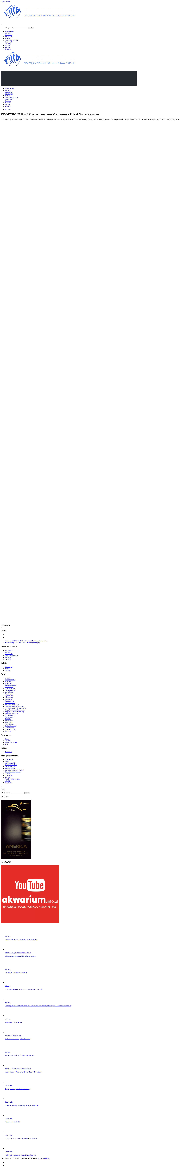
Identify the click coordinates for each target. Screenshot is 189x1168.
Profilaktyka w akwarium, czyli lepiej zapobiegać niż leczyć (23, 989)
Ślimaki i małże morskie (12, 779)
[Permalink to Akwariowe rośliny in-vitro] (9, 1015)
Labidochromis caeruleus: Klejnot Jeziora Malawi (20, 956)
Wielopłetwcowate (10, 726)
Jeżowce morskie (10, 763)
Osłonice (7, 773)
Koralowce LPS (10, 766)
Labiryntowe (9, 699)
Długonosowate (10, 690)
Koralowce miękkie (11, 765)
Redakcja (8, 49)
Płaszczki (8, 719)
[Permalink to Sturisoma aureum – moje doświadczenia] (9, 1032)
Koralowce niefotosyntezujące (14, 770)
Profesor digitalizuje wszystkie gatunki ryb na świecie (21, 1105)
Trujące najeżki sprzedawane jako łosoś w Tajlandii (21, 1138)
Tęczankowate (9, 724)
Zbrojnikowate (9, 727)
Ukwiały (7, 781)
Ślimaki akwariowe (11, 742)
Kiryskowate (9, 697)
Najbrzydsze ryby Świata (12, 1122)
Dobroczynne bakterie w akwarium (16, 972)
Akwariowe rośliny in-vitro (13, 1022)
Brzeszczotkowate (10, 685)
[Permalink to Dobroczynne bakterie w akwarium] (9, 966)
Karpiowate (8, 694)
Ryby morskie (9, 759)
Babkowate (8, 681)
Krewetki (8, 740)
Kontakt (7, 47)
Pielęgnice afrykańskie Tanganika (15, 708)
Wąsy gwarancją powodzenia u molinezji (17, 1089)
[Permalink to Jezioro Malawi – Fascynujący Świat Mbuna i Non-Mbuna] (9, 1065)
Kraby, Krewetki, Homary (13, 772)
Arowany (8, 678)
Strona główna (9, 31)
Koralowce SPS (10, 768)
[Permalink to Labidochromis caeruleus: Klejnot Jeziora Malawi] (9, 949)
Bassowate (8, 683)
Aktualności (8, 35)
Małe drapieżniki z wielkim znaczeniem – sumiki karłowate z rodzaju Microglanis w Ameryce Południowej (38, 1006)
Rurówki (7, 777)
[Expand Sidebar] (1, 627)
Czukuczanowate (10, 688)
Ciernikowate (9, 687)
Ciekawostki (9, 42)
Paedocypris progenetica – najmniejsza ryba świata (20, 1155)
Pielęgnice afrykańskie (12, 704)
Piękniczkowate (10, 715)
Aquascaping (9, 36)
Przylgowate (9, 720)
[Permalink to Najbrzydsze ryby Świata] (9, 1115)
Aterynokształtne (10, 680)
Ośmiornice (8, 775)
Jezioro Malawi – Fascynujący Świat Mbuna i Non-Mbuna (23, 1072)
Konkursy (8, 44)
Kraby (7, 739)
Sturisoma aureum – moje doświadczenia (17, 1039)
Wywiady (8, 659)
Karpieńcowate (9, 692)
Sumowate (8, 722)
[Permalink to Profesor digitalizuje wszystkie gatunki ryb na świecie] (9, 1099)
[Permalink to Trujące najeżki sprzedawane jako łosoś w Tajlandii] (9, 1132)
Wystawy (8, 45)
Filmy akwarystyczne (11, 40)
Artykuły (7, 33)
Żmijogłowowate (10, 729)
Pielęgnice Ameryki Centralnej (14, 712)
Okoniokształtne (10, 703)
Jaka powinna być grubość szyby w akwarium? (19, 1055)
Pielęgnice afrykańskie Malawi (14, 706)
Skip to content (5, 1)
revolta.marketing (43, 1158)
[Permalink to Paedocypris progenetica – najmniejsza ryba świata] (9, 1148)
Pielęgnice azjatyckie (11, 713)
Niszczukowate (9, 701)
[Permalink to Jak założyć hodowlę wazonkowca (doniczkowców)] (9, 933)
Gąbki (7, 761)
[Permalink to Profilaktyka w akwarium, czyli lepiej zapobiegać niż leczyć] (9, 982)
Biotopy (7, 38)
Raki (6, 744)
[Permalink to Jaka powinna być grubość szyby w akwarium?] (9, 1049)
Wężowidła (8, 782)
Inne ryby (8, 731)
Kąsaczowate (9, 696)
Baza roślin (8, 752)
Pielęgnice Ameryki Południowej (15, 710)
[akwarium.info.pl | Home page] (40, 21)
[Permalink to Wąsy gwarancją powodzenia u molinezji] (9, 1082)
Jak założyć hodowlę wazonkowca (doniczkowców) (21, 939)
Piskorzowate (9, 717)
